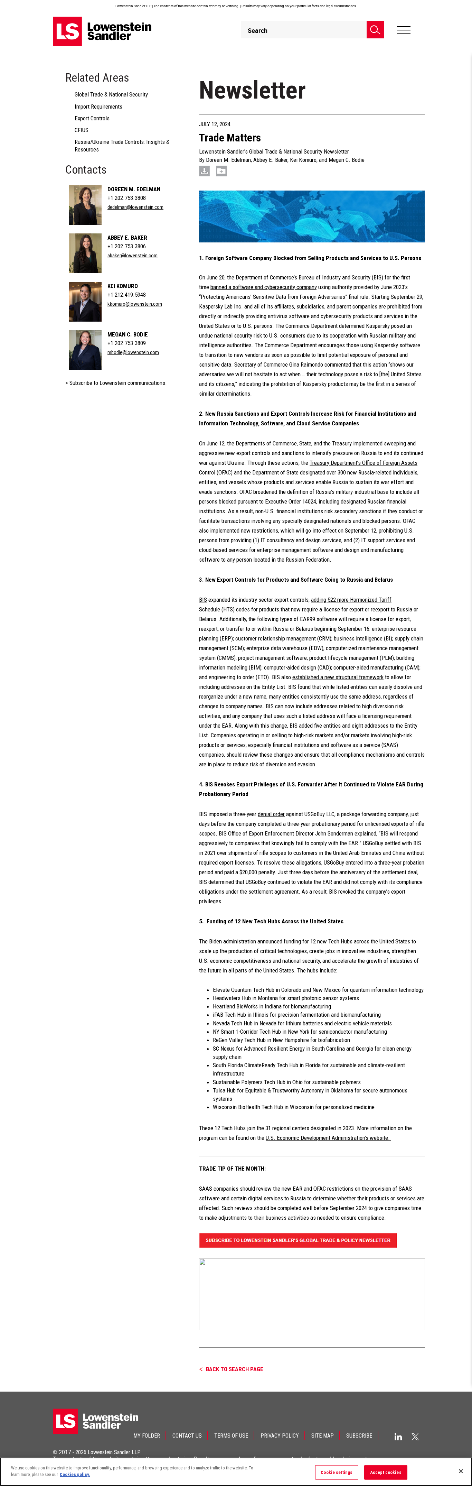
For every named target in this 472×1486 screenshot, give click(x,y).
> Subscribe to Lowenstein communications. (116, 382)
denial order (271, 814)
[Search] (375, 29)
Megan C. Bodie (127, 334)
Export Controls (92, 118)
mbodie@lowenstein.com (133, 352)
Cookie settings (336, 1472)
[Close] (461, 1471)
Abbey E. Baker (127, 237)
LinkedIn (398, 1436)
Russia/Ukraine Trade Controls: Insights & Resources (122, 145)
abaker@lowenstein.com (132, 255)
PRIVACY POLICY (280, 1435)
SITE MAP (322, 1435)
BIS (203, 599)
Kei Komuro (122, 286)
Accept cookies (386, 1472)
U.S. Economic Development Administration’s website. (328, 1137)
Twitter (415, 1436)
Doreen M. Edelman (133, 189)
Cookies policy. (75, 1474)
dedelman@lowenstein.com (135, 207)
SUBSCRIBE (359, 1435)
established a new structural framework (338, 677)
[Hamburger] (403, 30)
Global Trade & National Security (111, 94)
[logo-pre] (102, 31)
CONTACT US (187, 1435)
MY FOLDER (146, 1435)
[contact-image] (85, 205)
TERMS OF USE (231, 1435)
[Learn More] (312, 1293)
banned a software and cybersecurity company (263, 287)
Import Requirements (98, 106)
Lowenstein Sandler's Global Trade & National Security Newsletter (274, 151)
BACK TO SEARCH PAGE (234, 1369)
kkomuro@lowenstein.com (134, 304)
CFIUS (81, 130)
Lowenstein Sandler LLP (114, 1452)
